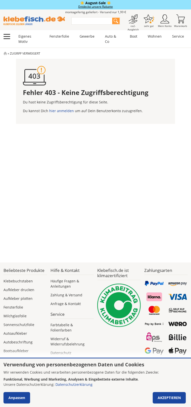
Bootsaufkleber (16, 350)
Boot (133, 36)
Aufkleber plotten (18, 298)
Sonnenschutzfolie (18, 324)
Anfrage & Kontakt (65, 303)
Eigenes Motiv (24, 39)
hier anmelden (61, 110)
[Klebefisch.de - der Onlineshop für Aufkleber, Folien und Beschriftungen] (5, 53)
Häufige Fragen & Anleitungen (64, 284)
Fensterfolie (59, 36)
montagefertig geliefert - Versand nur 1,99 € (95, 12)
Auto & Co (110, 39)
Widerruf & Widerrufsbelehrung (67, 341)
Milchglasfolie (15, 316)
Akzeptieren (169, 397)
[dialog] (95, 382)
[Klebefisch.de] (34, 20)
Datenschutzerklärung (74, 384)
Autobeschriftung (18, 342)
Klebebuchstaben (18, 281)
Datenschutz (60, 352)
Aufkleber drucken (18, 289)
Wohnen (155, 36)
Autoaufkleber (15, 333)
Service (178, 36)
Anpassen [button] (16, 397)
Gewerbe (87, 36)
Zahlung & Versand (66, 295)
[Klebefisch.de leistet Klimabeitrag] (119, 305)
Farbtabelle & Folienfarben (61, 327)
